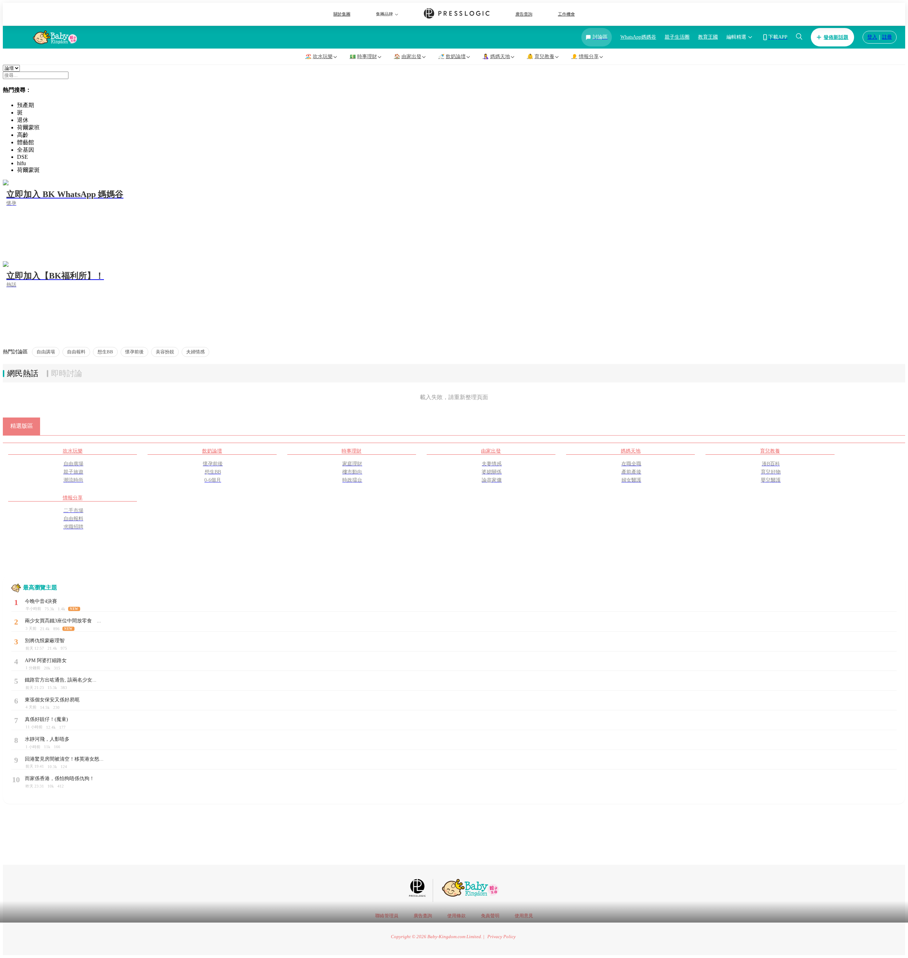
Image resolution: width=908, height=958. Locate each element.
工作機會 (566, 14)
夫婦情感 (195, 351)
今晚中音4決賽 (41, 601)
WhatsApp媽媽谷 (638, 37)
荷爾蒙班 (28, 127)
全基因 (25, 150)
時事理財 (351, 451)
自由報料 (76, 351)
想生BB (105, 351)
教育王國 (708, 37)
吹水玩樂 (73, 451)
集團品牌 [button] (384, 14)
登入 (872, 37)
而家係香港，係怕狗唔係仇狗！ (59, 778)
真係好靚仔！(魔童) (46, 719)
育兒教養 (770, 451)
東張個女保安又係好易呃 (52, 699)
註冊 (887, 37)
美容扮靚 (165, 351)
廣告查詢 (523, 14)
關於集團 (341, 14)
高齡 (22, 135)
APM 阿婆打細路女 (46, 660)
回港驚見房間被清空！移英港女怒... (64, 759)
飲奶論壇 (212, 451)
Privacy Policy (501, 936)
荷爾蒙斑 (28, 170)
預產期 (25, 105)
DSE (22, 157)
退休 (22, 120)
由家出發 (491, 451)
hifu (21, 163)
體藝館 (25, 142)
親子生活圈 (677, 37)
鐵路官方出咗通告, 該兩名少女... (60, 680)
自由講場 (46, 351)
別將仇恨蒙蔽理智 (45, 640)
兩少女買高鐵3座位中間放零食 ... (63, 620)
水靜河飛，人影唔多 (47, 739)
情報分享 (73, 497)
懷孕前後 (134, 351)
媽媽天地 (631, 451)
